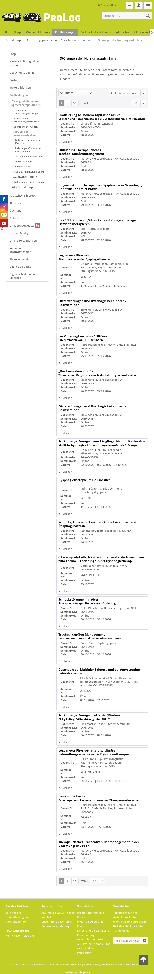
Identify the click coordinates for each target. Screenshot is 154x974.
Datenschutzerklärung (55, 926)
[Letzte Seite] (75, 103)
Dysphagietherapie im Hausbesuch (84, 480)
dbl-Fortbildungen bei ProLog (28, 181)
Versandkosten (68, 964)
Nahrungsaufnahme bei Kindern (28, 141)
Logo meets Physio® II (84, 257)
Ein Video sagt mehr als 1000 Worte (84, 338)
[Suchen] (148, 15)
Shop (13, 54)
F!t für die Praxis (21, 166)
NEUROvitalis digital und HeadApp (25, 63)
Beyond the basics (98, 798)
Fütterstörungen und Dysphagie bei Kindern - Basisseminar (92, 303)
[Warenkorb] (148, 5)
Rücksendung (85, 935)
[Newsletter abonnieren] (144, 940)
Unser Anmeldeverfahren (57, 921)
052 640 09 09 (17, 930)
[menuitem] (129, 5)
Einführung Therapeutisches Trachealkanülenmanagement (88, 152)
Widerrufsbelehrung (90, 921)
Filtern (68, 93)
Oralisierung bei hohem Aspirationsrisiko (101, 117)
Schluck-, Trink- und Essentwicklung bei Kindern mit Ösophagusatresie (101, 524)
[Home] (6, 32)
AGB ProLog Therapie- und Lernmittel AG (93, 946)
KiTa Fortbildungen (23, 187)
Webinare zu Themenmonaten (20, 249)
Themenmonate (19, 259)
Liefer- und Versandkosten (94, 930)
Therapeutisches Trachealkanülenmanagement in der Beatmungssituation (99, 844)
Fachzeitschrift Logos (23, 195)
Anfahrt (46, 917)
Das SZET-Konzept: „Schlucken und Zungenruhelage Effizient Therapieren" (97, 222)
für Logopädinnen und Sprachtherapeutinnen (26, 103)
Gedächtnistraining (22, 72)
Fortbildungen (19, 95)
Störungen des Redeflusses (28, 156)
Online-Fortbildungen (23, 240)
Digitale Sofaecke (20, 266)
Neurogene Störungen (25, 126)
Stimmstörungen (22, 161)
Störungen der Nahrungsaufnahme (24, 133)
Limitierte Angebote (22, 225)
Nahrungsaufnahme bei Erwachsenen (28, 150)
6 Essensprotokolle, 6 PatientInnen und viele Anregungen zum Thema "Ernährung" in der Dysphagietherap (101, 559)
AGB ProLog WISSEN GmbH (58, 913)
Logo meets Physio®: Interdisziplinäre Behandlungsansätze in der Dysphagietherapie (93, 752)
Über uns (15, 210)
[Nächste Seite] (67, 103)
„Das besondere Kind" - (97, 373)
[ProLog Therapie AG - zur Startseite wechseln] (41, 20)
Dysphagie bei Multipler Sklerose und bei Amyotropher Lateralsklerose (99, 671)
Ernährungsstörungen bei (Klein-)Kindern (89, 717)
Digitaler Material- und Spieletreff (24, 275)
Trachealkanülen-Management (89, 636)
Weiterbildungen (20, 87)
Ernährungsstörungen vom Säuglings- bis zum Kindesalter (102, 443)
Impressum (84, 953)
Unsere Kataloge (20, 233)
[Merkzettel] (129, 5)
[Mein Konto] (139, 5)
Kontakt (82, 926)
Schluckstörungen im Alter (87, 601)
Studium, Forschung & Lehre (28, 171)
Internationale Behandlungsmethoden (26, 120)
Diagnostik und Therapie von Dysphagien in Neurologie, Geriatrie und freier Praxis (100, 187)
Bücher (14, 80)
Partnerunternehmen (90, 913)
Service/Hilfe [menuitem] (109, 5)
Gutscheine (17, 218)
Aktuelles (15, 203)
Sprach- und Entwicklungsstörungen (26, 112)
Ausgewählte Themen (25, 176)
